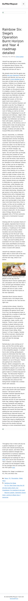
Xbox (4, 480)
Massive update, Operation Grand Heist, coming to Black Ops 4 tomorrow (14, 495)
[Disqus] (14, 526)
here (3, 459)
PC (10, 478)
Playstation (14, 478)
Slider (21, 478)
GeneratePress (14, 598)
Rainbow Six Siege (10, 483)
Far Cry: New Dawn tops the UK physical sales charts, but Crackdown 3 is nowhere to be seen (13, 488)
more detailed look (16, 79)
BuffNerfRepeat (9, 4)
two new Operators (13, 75)
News (6, 478)
